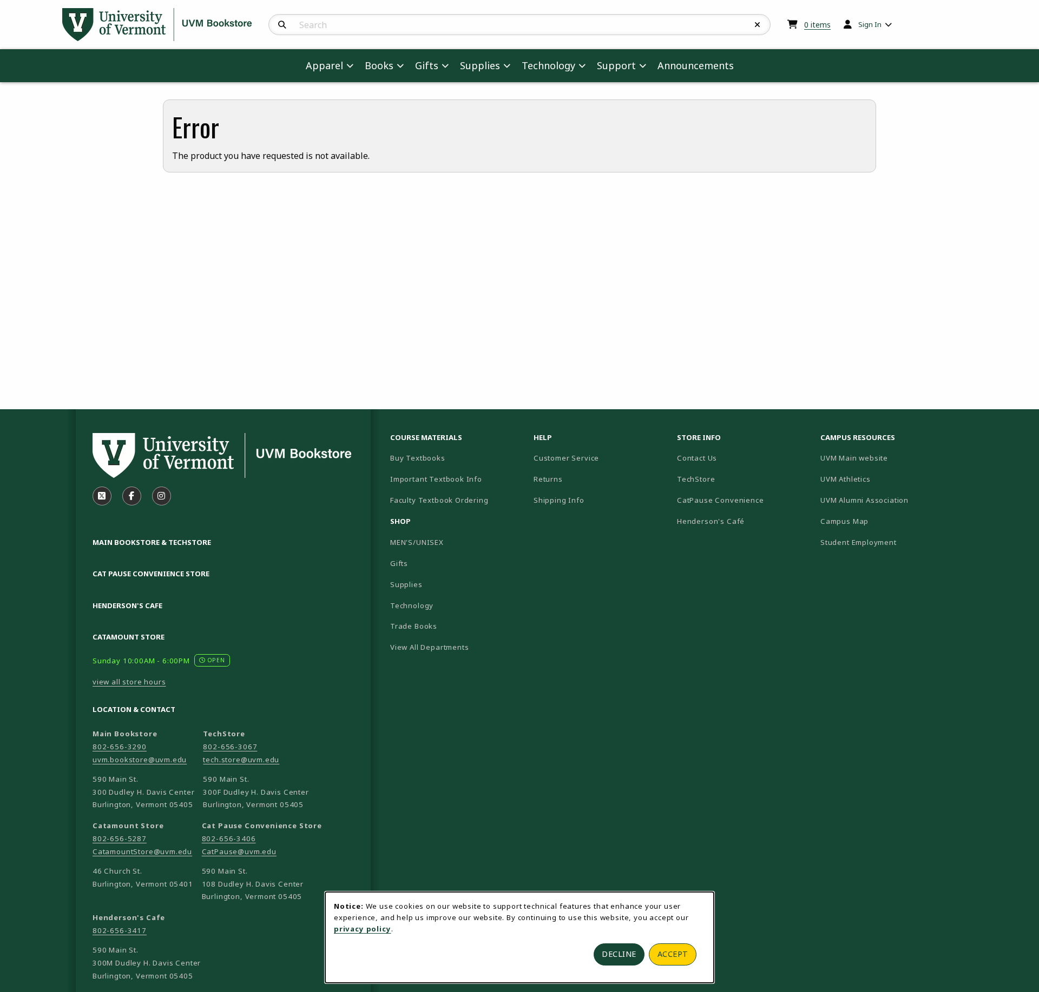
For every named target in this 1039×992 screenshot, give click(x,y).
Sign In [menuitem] (870, 24)
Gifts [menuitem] (426, 65)
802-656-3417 (120, 930)
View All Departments (429, 647)
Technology (411, 605)
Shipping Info (559, 500)
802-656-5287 (120, 838)
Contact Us (697, 458)
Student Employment (887, 542)
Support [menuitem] (616, 65)
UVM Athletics (883, 479)
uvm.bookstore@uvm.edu (140, 759)
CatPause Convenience (720, 500)
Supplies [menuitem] (480, 65)
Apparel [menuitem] (324, 65)
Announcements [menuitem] (695, 65)
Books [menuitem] (379, 65)
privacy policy (362, 929)
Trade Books (413, 626)
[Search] (282, 25)
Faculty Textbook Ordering (439, 500)
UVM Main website (887, 457)
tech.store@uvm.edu (241, 759)
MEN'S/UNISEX (417, 542)
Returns (548, 479)
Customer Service (566, 458)
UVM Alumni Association (887, 500)
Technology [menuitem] (548, 65)
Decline (619, 954)
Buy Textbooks (417, 458)
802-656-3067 (230, 746)
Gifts (399, 563)
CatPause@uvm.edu (239, 851)
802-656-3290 (120, 746)
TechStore (696, 479)
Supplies (406, 584)
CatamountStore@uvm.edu (142, 851)
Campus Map (882, 521)
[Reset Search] (758, 25)
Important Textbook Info (436, 479)
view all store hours (129, 682)
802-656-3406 (229, 838)
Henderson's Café (711, 521)
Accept (672, 954)
